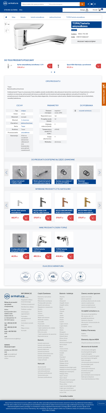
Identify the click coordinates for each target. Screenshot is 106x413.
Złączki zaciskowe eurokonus (90, 343)
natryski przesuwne (44, 369)
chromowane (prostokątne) (90, 362)
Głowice (40, 299)
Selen (61, 355)
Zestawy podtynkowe (45, 377)
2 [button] (55, 72)
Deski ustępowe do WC (67, 399)
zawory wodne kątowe (88, 307)
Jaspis (62, 315)
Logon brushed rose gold (68, 390)
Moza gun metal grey (66, 382)
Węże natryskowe (43, 317)
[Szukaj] (82, 4)
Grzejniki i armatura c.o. (90, 311)
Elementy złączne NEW (90, 339)
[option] (40, 36)
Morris (62, 328)
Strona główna (10, 10)
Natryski (41, 363)
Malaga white (64, 373)
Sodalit (62, 353)
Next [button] (99, 172)
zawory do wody (86, 297)
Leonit (62, 321)
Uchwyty (41, 315)
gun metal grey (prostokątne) (90, 375)
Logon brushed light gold (68, 386)
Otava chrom (64, 349)
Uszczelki (41, 321)
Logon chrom (64, 324)
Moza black (63, 340)
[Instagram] (95, 4)
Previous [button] (5, 172)
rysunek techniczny (85, 111)
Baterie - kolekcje (66, 293)
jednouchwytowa (26, 123)
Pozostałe (41, 324)
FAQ (20, 10)
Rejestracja (24, 297)
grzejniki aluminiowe (87, 318)
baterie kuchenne (43, 351)
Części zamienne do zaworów (47, 334)
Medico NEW (64, 361)
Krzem (62, 317)
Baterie (23, 17)
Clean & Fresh (42, 360)
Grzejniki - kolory (86, 326)
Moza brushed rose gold (67, 380)
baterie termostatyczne (45, 353)
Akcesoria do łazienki (89, 346)
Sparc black (63, 378)
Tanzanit (62, 359)
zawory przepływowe (88, 305)
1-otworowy (25, 120)
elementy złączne (87, 320)
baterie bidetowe (43, 349)
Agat (61, 299)
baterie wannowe (43, 343)
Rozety (40, 309)
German (62, 309)
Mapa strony (25, 328)
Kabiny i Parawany (88, 330)
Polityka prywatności (27, 304)
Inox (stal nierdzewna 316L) (90, 379)
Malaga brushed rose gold (68, 369)
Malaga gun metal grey (67, 371)
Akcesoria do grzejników (89, 314)
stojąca (23, 111)
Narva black (63, 344)
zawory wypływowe (87, 303)
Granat (62, 311)
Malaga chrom (64, 363)
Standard (63, 357)
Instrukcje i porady (27, 323)
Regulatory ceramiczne (45, 307)
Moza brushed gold (66, 342)
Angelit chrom (64, 303)
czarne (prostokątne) (88, 368)
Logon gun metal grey (67, 388)
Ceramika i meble (66, 396)
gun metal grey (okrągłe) (89, 358)
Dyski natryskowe (43, 326)
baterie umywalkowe (38, 17)
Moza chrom (63, 338)
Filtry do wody (42, 332)
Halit (61, 313)
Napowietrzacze (43, 336)
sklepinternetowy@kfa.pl (12, 338)
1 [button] (51, 72)
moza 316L (63, 392)
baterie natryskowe (44, 345)
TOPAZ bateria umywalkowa (75, 17)
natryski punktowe (44, 371)
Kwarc (62, 319)
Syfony (40, 313)
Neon (61, 346)
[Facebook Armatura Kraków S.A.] (88, 4)
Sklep (14, 17)
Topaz (23, 126)
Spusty (40, 311)
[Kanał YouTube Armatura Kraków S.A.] (92, 4)
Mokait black (64, 336)
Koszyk (97, 10)
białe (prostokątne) (87, 377)
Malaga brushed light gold (68, 367)
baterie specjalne (43, 358)
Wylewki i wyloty (43, 319)
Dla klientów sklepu (27, 307)
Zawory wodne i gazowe (90, 293)
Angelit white (64, 305)
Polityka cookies (26, 309)
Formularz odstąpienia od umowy (26, 318)
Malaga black (64, 365)
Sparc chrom (64, 376)
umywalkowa (25, 132)
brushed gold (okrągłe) (88, 352)
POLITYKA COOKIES (48, 410)
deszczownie (42, 367)
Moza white (63, 384)
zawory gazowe (86, 299)
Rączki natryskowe (44, 305)
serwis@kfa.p (12, 354)
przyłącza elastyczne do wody (90, 301)
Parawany (84, 336)
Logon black (63, 326)
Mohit (61, 330)
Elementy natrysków (44, 297)
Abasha (62, 297)
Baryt (61, 307)
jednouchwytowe (55, 17)
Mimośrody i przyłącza (45, 301)
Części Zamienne (44, 293)
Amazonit (63, 301)
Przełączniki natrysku (44, 303)
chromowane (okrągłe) (88, 350)
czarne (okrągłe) (86, 354)
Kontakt (23, 330)
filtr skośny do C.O (87, 316)
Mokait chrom (64, 334)
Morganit (63, 332)
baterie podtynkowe (44, 355)
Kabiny (83, 333)
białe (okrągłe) (86, 360)
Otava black (63, 351)
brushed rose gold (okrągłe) (90, 356)
